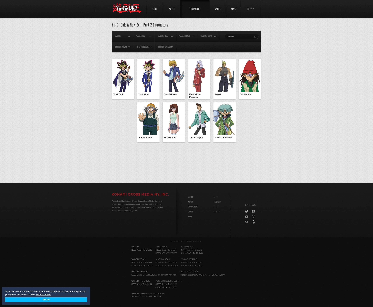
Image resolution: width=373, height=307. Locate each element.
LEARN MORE (43, 294)
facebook (253, 211)
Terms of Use (177, 242)
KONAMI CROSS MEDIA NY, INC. (140, 195)
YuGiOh (127, 8)
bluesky (247, 222)
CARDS (190, 211)
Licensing (217, 201)
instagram (254, 217)
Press (216, 206)
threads (254, 222)
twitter (247, 211)
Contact (217, 211)
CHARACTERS (193, 206)
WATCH (190, 201)
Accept (46, 300)
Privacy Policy (194, 242)
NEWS (190, 216)
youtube (247, 217)
